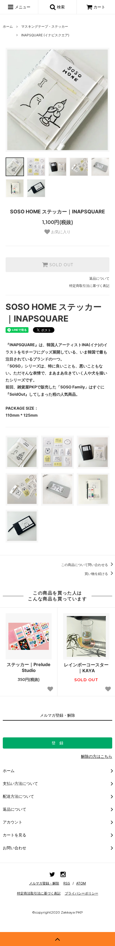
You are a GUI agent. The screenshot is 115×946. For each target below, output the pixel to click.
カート (99, 6)
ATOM (81, 883)
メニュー (22, 6)
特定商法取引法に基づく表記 (39, 893)
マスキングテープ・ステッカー (44, 26)
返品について (99, 278)
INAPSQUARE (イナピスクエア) (45, 35)
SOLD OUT (60, 264)
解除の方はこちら (96, 756)
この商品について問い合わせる (85, 565)
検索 (60, 6)
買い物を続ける (97, 574)
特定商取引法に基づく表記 (89, 286)
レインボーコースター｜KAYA (86, 667)
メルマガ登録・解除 (44, 883)
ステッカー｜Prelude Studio (29, 667)
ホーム (8, 26)
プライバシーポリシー (81, 893)
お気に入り (60, 232)
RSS (66, 883)
